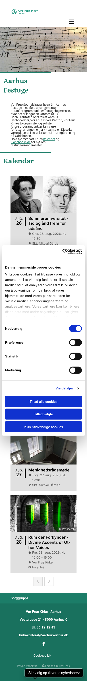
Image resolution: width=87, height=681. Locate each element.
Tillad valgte (43, 414)
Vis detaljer (64, 388)
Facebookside (21, 142)
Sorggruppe (19, 598)
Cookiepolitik (42, 655)
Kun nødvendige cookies (43, 427)
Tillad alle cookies (43, 401)
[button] (43, 22)
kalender (49, 139)
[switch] (75, 342)
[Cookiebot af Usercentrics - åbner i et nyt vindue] (62, 251)
